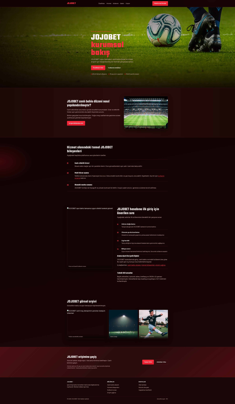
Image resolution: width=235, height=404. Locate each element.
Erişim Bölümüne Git (76, 123)
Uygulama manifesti (145, 390)
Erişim (128, 3)
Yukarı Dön (148, 362)
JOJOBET (71, 3)
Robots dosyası (144, 387)
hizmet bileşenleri (148, 265)
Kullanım (116, 3)
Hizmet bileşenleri (113, 387)
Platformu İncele (160, 3)
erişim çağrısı (160, 265)
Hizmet (108, 3)
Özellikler (101, 3)
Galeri (122, 3)
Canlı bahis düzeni (113, 385)
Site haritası (142, 385)
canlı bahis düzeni (134, 265)
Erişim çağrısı (111, 393)
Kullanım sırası (112, 390)
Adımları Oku (161, 362)
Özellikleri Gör (98, 68)
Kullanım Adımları (114, 68)
